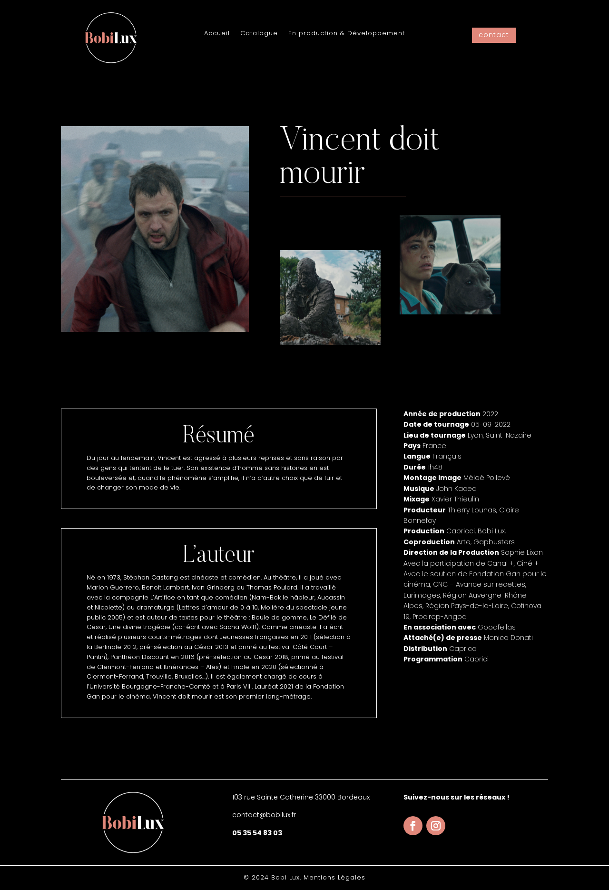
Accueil (217, 34)
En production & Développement (346, 34)
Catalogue (259, 34)
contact (494, 35)
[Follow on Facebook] (412, 825)
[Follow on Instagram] (435, 825)
